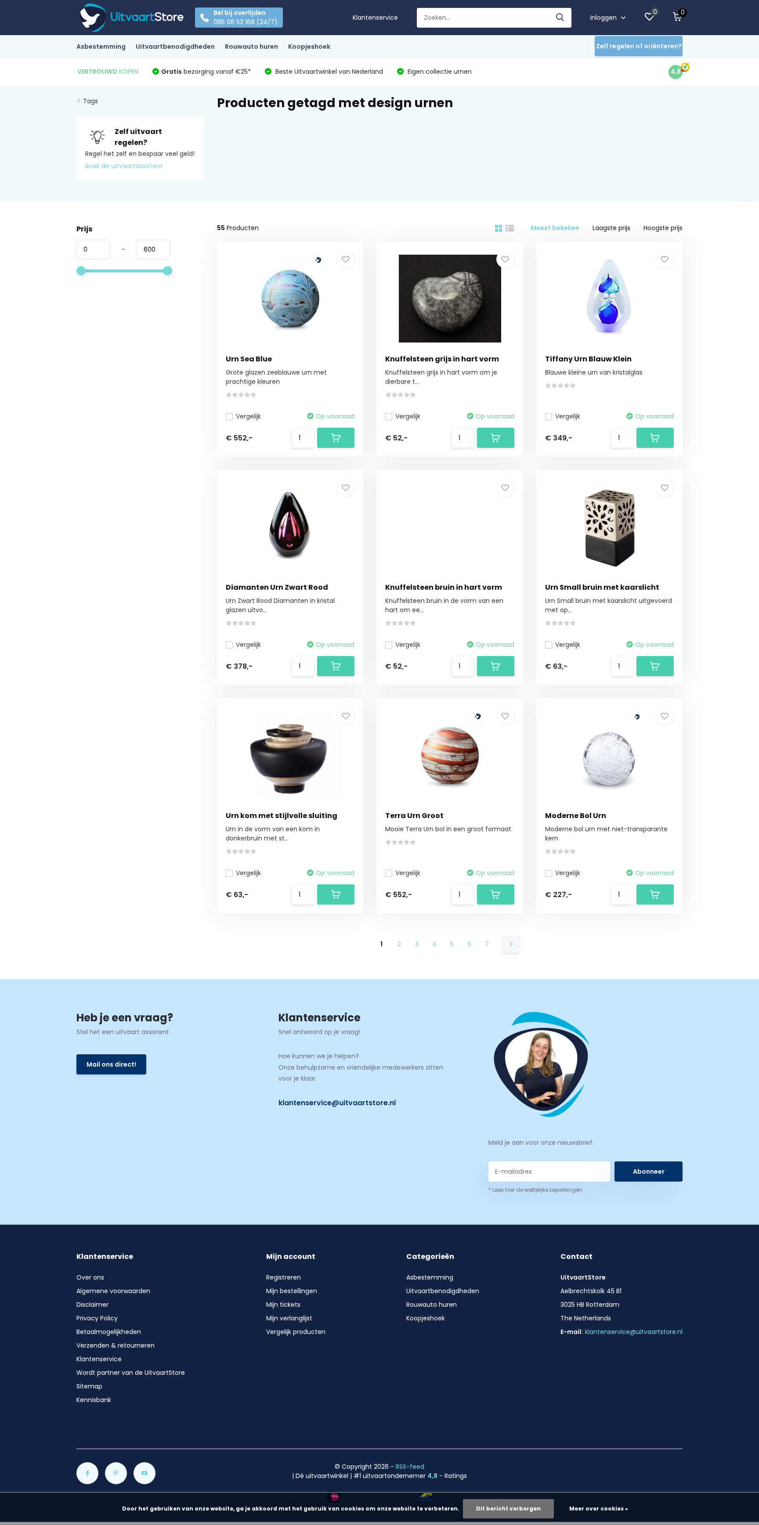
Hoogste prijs (663, 228)
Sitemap (89, 1386)
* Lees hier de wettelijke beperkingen (535, 1189)
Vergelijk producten (295, 1331)
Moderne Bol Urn (575, 816)
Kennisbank (93, 1399)
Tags (90, 101)
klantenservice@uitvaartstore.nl (337, 1103)
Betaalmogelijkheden (108, 1331)
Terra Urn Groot (414, 816)
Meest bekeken (555, 228)
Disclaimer (92, 1304)
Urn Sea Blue (249, 359)
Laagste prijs (611, 228)
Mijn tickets (283, 1304)
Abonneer (649, 1171)
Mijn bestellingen (291, 1291)
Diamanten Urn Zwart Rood (277, 587)
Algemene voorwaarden (113, 1291)
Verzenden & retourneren (115, 1345)
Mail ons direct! (111, 1064)
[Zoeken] (560, 18)
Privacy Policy (97, 1318)
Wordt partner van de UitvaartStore (130, 1372)
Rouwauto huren (251, 46)
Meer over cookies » (598, 1508)
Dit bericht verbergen (508, 1508)
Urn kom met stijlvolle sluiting (281, 816)
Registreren (283, 1277)
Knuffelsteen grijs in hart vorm (442, 359)
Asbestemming (101, 46)
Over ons (90, 1277)
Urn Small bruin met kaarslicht (602, 587)
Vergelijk (248, 416)
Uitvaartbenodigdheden (175, 46)
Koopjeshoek (309, 46)
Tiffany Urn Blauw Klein (588, 359)
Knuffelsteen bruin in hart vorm (443, 587)
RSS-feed (410, 1466)
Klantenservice (375, 17)
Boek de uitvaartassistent (124, 166)
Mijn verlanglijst (289, 1318)
